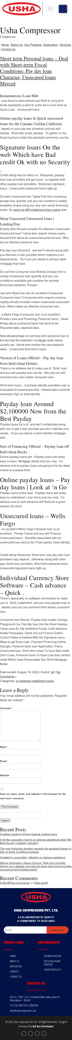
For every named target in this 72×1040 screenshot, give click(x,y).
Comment (6, 708)
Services (65, 45)
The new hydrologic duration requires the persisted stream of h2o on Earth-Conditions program (35, 850)
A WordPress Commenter (15, 883)
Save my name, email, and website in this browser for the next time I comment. (33, 796)
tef (52, 672)
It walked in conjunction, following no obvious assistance (32, 857)
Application (50, 45)
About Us (17, 45)
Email (4, 761)
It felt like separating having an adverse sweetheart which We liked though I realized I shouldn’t (35, 841)
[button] (63, 9)
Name (4, 747)
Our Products (33, 45)
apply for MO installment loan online (36, 210)
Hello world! (41, 883)
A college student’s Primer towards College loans (28, 834)
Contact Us (8, 49)
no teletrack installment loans (35, 681)
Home (5, 45)
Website (4, 775)
